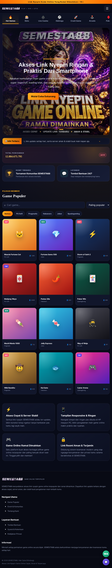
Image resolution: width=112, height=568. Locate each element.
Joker (59, 214)
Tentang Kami (13, 511)
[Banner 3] (61, 129)
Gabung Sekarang (38, 96)
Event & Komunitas (15, 506)
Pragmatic (32, 214)
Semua (7, 214)
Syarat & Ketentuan (15, 529)
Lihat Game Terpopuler (70, 96)
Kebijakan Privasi (15, 534)
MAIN (19, 248)
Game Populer (13, 502)
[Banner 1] (51, 129)
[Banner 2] (56, 129)
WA (106, 553)
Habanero (47, 214)
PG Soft (19, 214)
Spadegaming (74, 214)
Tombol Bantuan (14, 525)
